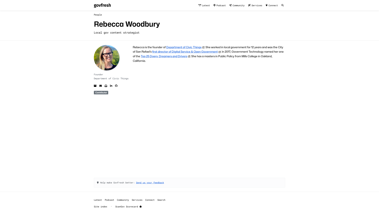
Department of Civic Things (183, 47)
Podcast (221, 5)
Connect (273, 5)
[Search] (282, 5)
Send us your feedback (150, 182)
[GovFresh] (102, 5)
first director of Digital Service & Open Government (185, 52)
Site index (100, 206)
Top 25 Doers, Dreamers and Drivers (164, 56)
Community (239, 5)
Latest (206, 5)
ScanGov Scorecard (127, 206)
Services (257, 5)
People (98, 14)
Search (161, 199)
